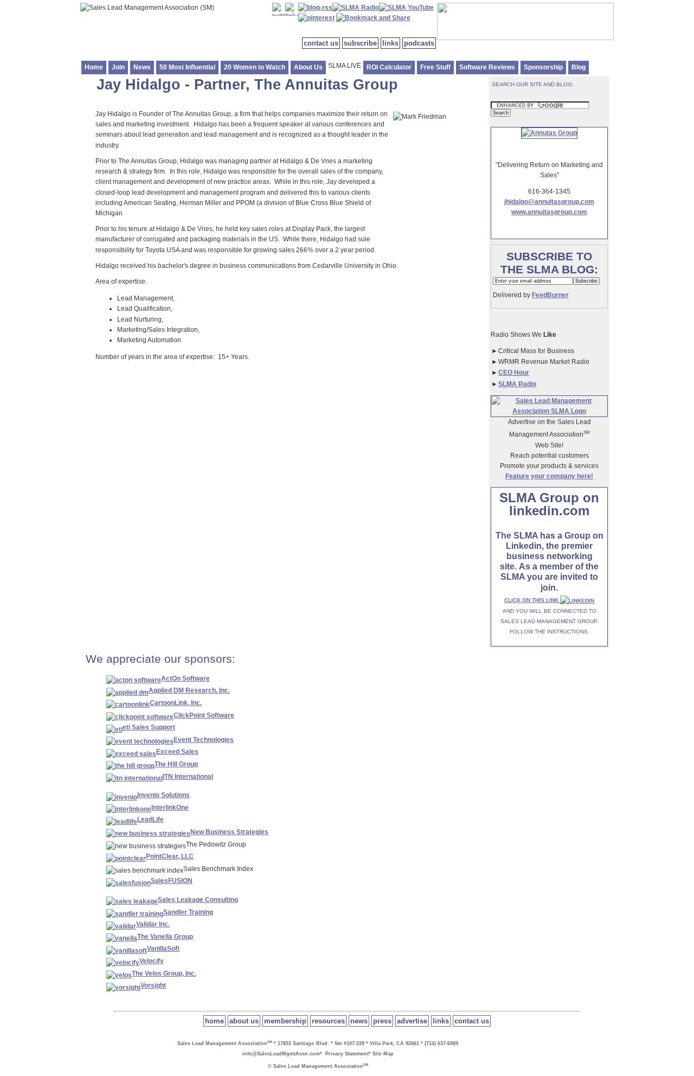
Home (94, 67)
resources (328, 1021)
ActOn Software (185, 678)
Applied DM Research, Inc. (189, 690)
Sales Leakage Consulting (198, 900)
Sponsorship (543, 67)
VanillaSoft (163, 948)
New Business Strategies (229, 832)
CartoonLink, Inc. (176, 703)
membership (285, 1021)
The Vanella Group (165, 936)
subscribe (360, 43)
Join (118, 67)
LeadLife (150, 819)
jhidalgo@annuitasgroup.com (549, 202)
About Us (308, 67)
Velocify (151, 961)
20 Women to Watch (254, 67)
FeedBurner (550, 295)
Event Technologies (204, 740)
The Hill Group (176, 764)
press (382, 1021)
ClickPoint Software (204, 715)
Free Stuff (435, 67)
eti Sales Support (149, 727)
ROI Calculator (389, 67)
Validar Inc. (153, 924)
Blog (578, 67)
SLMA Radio (517, 384)
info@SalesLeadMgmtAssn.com (281, 1053)
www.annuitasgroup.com (549, 212)
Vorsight (153, 985)
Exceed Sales (177, 751)
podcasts (419, 43)
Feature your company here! (549, 476)
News (142, 67)
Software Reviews (487, 67)
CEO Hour (513, 372)
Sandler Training (188, 912)
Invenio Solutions (163, 795)
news (359, 1021)
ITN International (188, 776)
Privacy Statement (347, 1053)
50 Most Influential (187, 67)
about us (244, 1021)
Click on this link (532, 600)
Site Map (383, 1053)
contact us (321, 43)
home (214, 1021)
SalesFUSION (171, 881)
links (390, 43)
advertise (412, 1021)
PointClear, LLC (170, 856)
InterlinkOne (170, 807)
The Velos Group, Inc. (164, 973)
